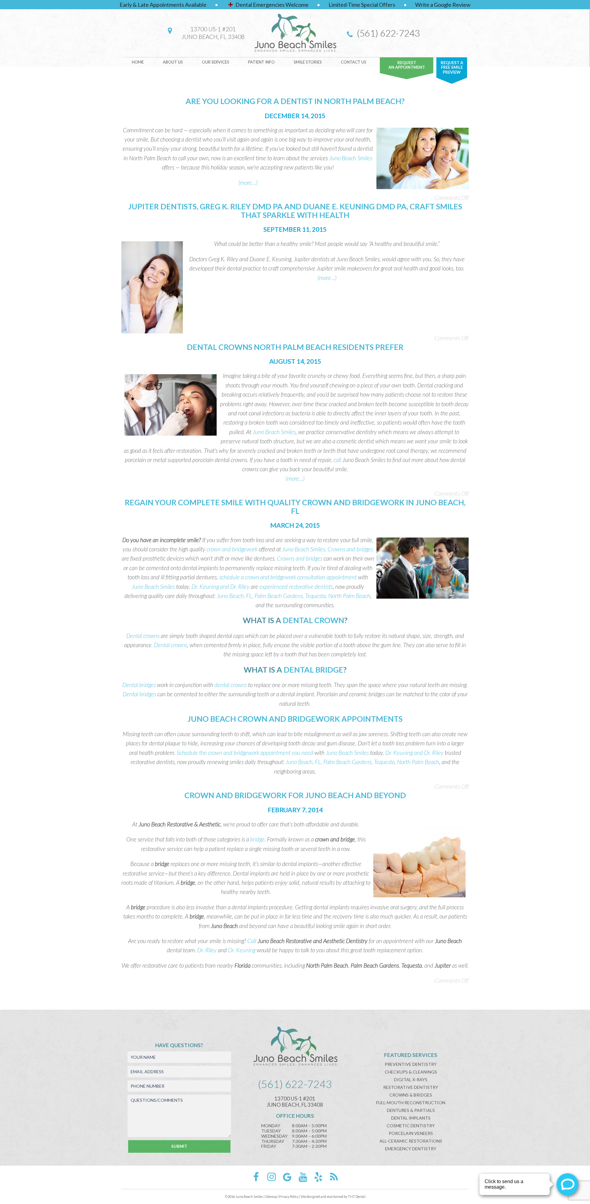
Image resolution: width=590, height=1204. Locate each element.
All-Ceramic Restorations (411, 1141)
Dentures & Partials (411, 1110)
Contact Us (353, 62)
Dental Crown (313, 620)
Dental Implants (411, 1117)
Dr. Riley (207, 949)
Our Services (215, 62)
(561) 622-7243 (387, 32)
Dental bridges (139, 684)
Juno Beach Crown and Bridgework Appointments (295, 718)
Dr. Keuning (241, 949)
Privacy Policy (288, 1196)
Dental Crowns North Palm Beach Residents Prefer (295, 346)
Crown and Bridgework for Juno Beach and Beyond (295, 795)
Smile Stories (308, 62)
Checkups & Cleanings (411, 1071)
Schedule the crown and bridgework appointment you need (245, 752)
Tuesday (271, 1130)
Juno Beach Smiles (274, 431)
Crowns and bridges (350, 549)
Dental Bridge (313, 669)
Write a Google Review (442, 4)
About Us (173, 62)
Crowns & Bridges (410, 1094)
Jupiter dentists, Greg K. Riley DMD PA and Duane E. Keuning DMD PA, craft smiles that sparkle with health (295, 210)
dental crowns (230, 684)
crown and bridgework (232, 549)
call (337, 459)
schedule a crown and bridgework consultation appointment (288, 577)
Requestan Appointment (406, 65)
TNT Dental (356, 1196)
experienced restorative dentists (296, 586)
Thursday (272, 1141)
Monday (270, 1125)
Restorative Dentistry (410, 1087)
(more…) (248, 182)
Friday (268, 1146)
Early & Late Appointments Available (163, 4)
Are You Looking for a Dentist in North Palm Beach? (295, 101)
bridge (257, 839)
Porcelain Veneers (411, 1133)
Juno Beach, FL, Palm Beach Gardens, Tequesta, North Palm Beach (293, 595)
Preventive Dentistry (411, 1064)
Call (251, 940)
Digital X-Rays (410, 1079)
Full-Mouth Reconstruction (410, 1102)
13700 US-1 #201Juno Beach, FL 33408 (213, 32)
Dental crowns (142, 635)
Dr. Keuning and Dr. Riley (220, 586)
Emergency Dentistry (410, 1148)
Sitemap (271, 1196)
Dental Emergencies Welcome (271, 4)
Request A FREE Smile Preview (452, 67)
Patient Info (261, 62)
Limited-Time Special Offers (361, 4)
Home (138, 62)
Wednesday (274, 1136)
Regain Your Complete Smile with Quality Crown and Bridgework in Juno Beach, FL (295, 506)
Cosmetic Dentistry (411, 1125)
